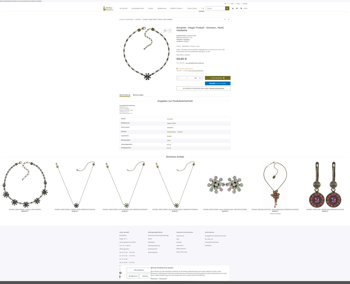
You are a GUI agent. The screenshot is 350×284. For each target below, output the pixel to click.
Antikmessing (171, 132)
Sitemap (178, 242)
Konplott (170, 119)
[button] (233, 8)
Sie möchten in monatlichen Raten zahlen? (203, 88)
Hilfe (232, 3)
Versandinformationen (212, 242)
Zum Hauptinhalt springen (8, 1)
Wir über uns (209, 239)
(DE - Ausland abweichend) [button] (196, 70)
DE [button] (225, 3)
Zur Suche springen (23, 1)
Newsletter (208, 245)
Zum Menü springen (35, 1)
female (169, 136)
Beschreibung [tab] (124, 95)
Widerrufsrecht (181, 249)
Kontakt (245, 3)
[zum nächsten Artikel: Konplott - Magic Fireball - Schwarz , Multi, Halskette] (225, 19)
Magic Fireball (171, 123)
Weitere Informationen (217, 88)
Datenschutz (163, 278)
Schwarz (180, 132)
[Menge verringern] (179, 78)
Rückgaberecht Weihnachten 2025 (215, 236)
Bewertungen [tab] (138, 95)
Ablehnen (145, 276)
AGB (177, 239)
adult (168, 140)
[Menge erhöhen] (200, 78)
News (238, 3)
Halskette (170, 127)
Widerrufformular (181, 252)
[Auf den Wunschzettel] (170, 31)
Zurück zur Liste (123, 19)
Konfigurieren (133, 276)
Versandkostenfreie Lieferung (195, 63)
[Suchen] (227, 8)
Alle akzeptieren (139, 270)
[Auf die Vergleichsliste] (165, 31)
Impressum (154, 278)
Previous (4, 190)
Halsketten (186, 39)
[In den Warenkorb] (120, 25)
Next (345, 190)
